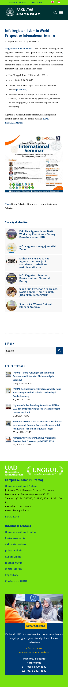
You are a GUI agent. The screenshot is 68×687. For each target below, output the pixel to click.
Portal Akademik (15, 538)
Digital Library (13, 568)
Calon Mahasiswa (15, 544)
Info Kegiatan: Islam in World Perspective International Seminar (30, 33)
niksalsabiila (34, 41)
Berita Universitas (36, 204)
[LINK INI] (21, 89)
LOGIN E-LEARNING (18, 2)
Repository (11, 575)
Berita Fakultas (18, 204)
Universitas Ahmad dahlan (21, 532)
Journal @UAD (13, 562)
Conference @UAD (16, 581)
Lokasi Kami (12, 516)
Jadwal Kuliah (13, 550)
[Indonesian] (59, 2)
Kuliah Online (13, 556)
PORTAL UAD (37, 2)
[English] (52, 2)
